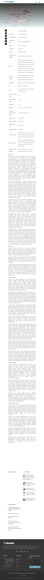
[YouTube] (22, 552)
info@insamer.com (8, 566)
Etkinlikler (18, 561)
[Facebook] (16, 552)
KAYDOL (35, 567)
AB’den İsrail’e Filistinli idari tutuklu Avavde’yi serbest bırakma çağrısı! (14, 528)
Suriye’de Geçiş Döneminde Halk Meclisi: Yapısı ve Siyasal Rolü (29, 484)
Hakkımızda (18, 559)
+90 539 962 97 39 (8, 564)
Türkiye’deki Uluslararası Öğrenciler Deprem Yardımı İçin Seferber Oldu (14, 522)
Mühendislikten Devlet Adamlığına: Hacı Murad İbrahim (29, 494)
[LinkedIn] (27, 552)
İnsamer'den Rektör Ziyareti (13, 513)
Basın (17, 563)
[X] (19, 552)
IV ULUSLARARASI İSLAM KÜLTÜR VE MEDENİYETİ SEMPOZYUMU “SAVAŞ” (14, 509)
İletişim (17, 565)
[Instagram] (25, 552)
